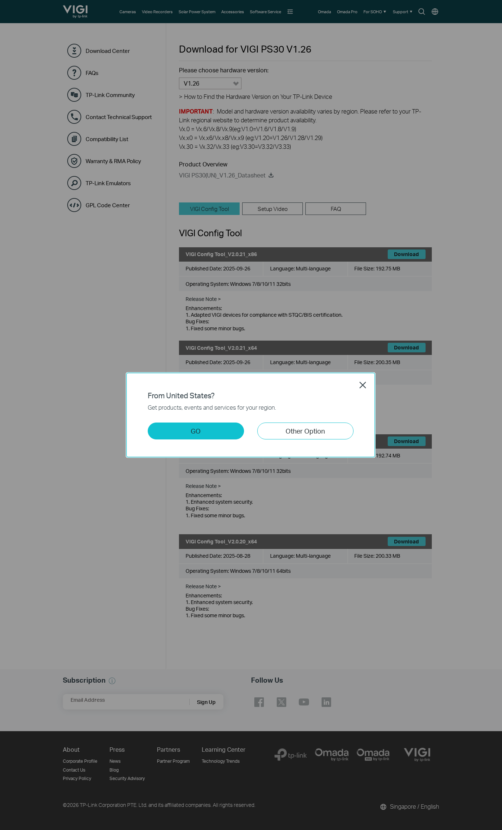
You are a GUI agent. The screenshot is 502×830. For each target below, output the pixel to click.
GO (196, 431)
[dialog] (251, 415)
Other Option (305, 431)
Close (362, 385)
